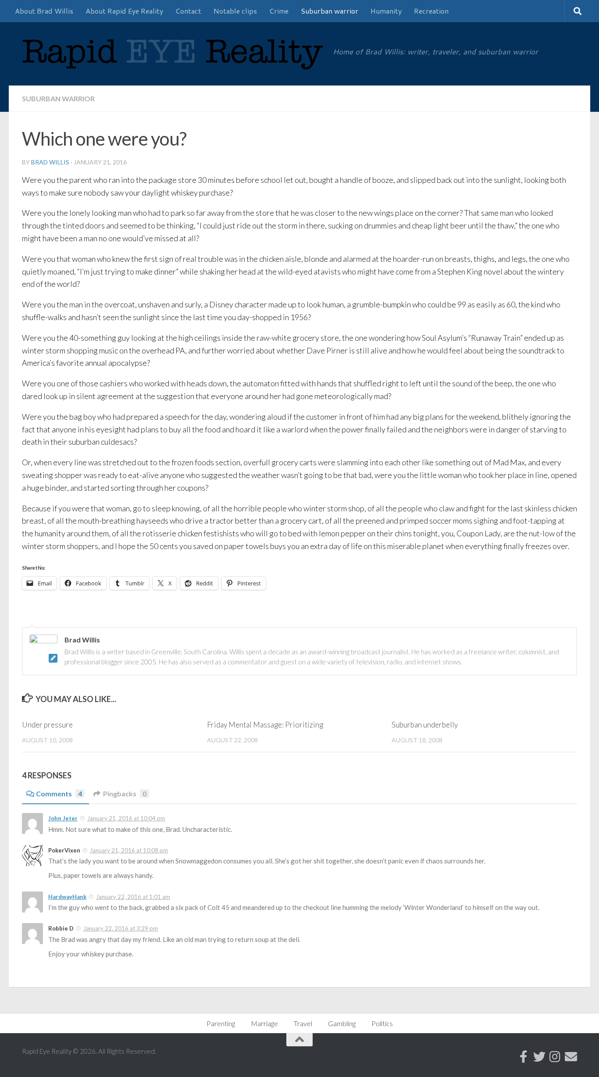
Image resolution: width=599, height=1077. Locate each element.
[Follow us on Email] (571, 1057)
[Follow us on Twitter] (539, 1057)
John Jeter (63, 818)
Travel (303, 1023)
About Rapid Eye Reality (124, 11)
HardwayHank (67, 896)
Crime (279, 11)
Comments (59, 793)
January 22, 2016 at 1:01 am (133, 896)
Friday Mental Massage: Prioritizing (265, 724)
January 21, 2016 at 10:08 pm (129, 850)
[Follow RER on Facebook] (523, 1057)
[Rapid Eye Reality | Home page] (173, 60)
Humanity (386, 11)
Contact (188, 11)
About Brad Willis (44, 11)
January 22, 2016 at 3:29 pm (120, 928)
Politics (382, 1023)
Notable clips (235, 11)
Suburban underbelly (425, 724)
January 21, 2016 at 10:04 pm (126, 818)
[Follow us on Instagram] (555, 1057)
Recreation (431, 11)
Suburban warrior (329, 11)
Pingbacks (124, 793)
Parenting (221, 1023)
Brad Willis (50, 162)
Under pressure (47, 724)
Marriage (264, 1023)
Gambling (342, 1023)
